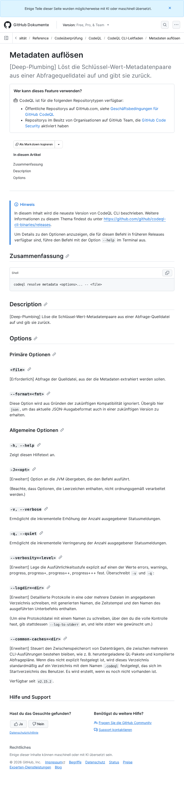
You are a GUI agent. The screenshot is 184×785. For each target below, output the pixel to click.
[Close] (170, 8)
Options (21, 338)
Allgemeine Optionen (34, 430)
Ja (21, 724)
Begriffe (75, 762)
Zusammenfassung (36, 255)
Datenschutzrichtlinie (24, 732)
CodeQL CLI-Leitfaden (125, 38)
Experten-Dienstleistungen (30, 767)
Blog (58, 767)
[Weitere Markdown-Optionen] (59, 144)
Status (114, 762)
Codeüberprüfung (69, 38)
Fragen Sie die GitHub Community (125, 723)
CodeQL (95, 38)
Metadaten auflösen (164, 38)
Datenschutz (95, 762)
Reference (41, 38)
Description (26, 304)
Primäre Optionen (30, 354)
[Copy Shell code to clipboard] (167, 273)
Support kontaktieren (115, 730)
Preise (127, 762)
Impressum (53, 762)
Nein (40, 724)
